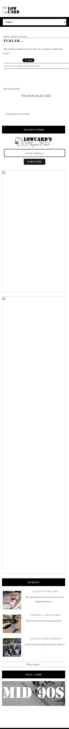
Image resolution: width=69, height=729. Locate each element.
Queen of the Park (45, 591)
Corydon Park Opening (45, 638)
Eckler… (14, 41)
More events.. (33, 664)
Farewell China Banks (45, 615)
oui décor (5, 29)
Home (6, 36)
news (14, 36)
